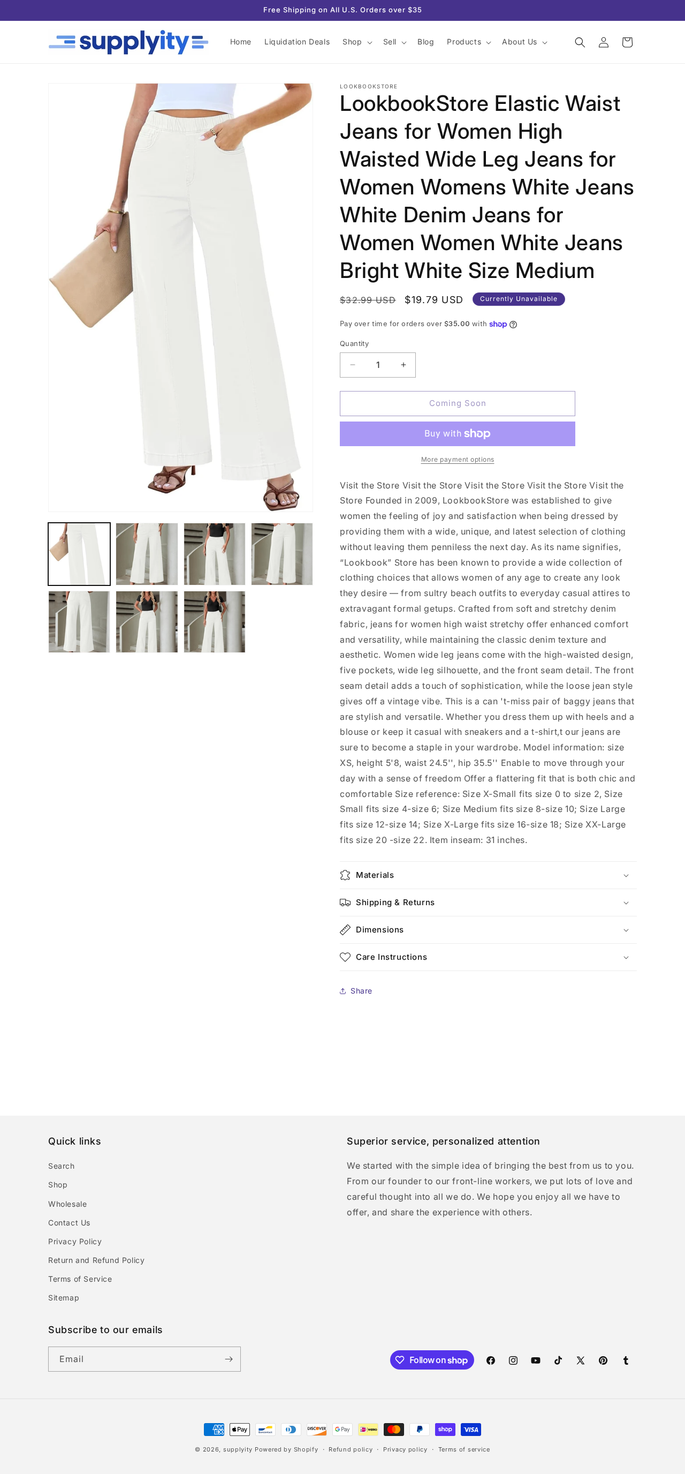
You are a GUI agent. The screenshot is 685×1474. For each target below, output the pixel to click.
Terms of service (464, 1449)
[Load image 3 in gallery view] (215, 554)
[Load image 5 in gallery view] (79, 622)
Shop (57, 1184)
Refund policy (350, 1449)
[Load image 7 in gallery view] (215, 622)
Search (61, 1165)
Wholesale (67, 1203)
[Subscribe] (228, 1359)
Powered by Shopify (286, 1449)
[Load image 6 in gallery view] (147, 622)
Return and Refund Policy (96, 1260)
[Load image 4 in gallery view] (282, 554)
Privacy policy (405, 1449)
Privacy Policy (75, 1241)
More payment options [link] (457, 459)
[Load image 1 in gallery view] (79, 554)
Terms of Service (80, 1278)
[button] (356, 42)
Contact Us (69, 1222)
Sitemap (63, 1297)
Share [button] (361, 990)
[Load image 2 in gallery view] (147, 554)
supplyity (238, 1449)
